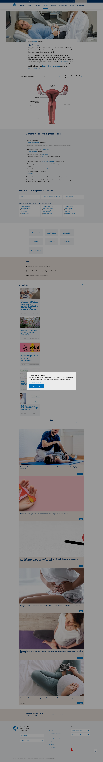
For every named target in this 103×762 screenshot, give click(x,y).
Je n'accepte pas (33, 386)
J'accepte (41, 386)
